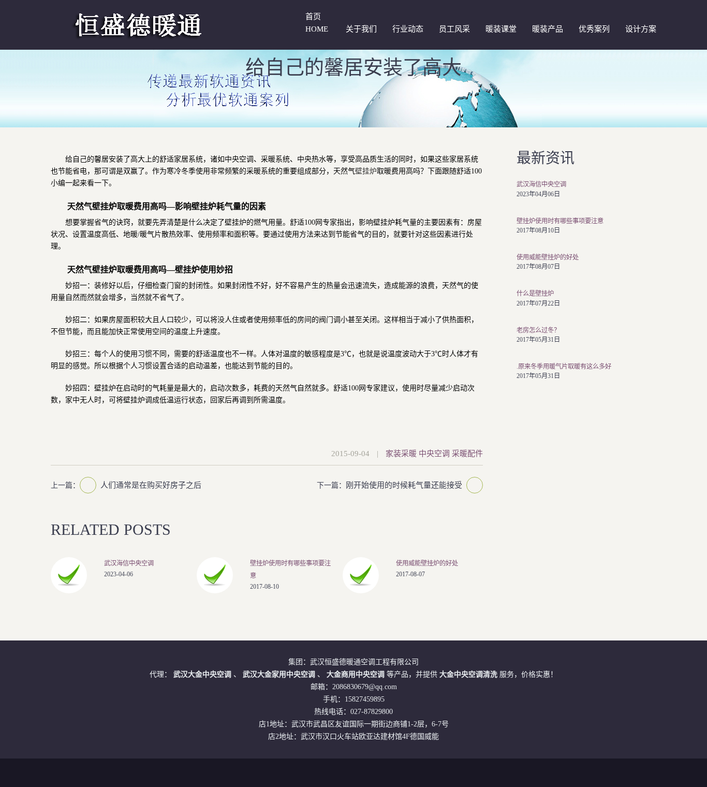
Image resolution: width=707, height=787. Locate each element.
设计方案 (640, 29)
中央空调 (434, 453)
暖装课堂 (501, 29)
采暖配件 (467, 453)
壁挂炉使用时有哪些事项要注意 (560, 221)
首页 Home (316, 22)
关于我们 (361, 29)
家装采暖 (401, 453)
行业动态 (407, 29)
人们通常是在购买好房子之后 (150, 485)
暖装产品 (547, 29)
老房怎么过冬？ (538, 330)
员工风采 (454, 29)
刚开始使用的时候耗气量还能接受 (404, 485)
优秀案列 (594, 29)
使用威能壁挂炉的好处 (427, 563)
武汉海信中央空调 (129, 563)
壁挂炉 (366, 171)
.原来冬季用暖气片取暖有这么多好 (564, 366)
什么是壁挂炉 (535, 293)
